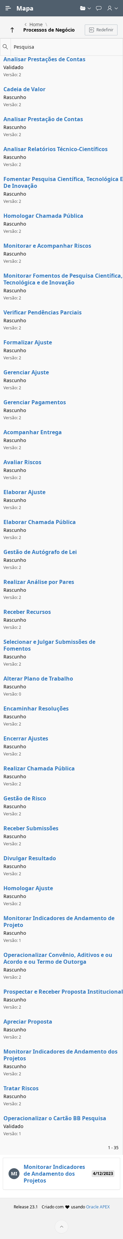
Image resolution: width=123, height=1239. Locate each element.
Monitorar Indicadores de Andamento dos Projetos (60, 1055)
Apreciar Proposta (27, 1021)
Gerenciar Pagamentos (34, 402)
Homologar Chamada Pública (43, 215)
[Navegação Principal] (8, 8)
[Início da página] (61, 1227)
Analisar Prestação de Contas (43, 119)
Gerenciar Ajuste (26, 372)
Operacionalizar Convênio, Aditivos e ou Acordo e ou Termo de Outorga (57, 958)
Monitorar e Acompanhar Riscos (47, 245)
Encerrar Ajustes (25, 738)
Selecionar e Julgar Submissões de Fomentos (49, 645)
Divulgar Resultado (29, 858)
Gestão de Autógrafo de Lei (40, 552)
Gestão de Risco (24, 798)
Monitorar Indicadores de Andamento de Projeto (58, 921)
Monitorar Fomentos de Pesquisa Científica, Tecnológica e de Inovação (63, 279)
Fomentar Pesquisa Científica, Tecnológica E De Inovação (63, 182)
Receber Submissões (30, 828)
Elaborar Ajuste (24, 492)
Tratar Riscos (21, 1088)
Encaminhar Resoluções (36, 708)
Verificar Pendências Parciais (42, 312)
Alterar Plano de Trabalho (38, 678)
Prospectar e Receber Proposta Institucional (63, 991)
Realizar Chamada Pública (39, 768)
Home (36, 24)
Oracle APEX (98, 1207)
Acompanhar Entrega (32, 432)
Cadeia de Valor (24, 89)
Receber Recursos (27, 612)
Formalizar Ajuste (27, 342)
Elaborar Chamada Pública (39, 522)
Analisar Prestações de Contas (44, 59)
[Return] (12, 30)
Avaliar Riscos (22, 462)
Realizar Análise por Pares (38, 582)
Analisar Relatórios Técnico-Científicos (55, 149)
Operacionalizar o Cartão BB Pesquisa (54, 1118)
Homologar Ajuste (28, 888)
